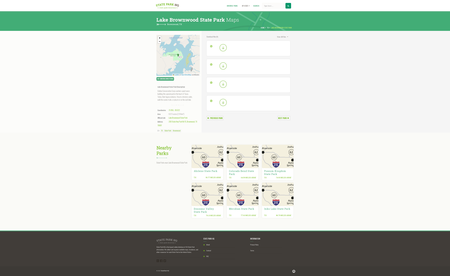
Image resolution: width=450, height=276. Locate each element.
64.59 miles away (248, 177)
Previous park (216, 118)
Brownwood (176, 130)
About (208, 244)
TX (180, 24)
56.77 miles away (213, 177)
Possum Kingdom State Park (275, 172)
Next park (282, 118)
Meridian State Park (241, 208)
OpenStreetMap (186, 75)
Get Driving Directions (165, 79)
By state (245, 5)
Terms (252, 250)
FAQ (207, 256)
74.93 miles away (283, 177)
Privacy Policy (254, 244)
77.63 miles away (248, 215)
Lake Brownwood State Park (178, 117)
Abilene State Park (206, 170)
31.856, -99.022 (174, 110)
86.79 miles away (283, 215)
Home (263, 27)
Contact (208, 250)
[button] (178, 55)
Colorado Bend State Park (241, 172)
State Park (168, 130)
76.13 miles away (213, 215)
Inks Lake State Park (277, 208)
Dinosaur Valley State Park (204, 210)
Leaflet (176, 75)
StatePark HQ (165, 271)
